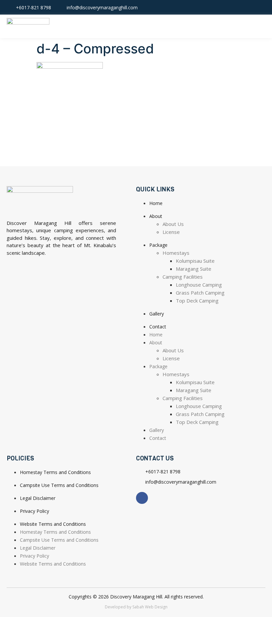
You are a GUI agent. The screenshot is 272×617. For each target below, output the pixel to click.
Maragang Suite (193, 268)
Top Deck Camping (197, 300)
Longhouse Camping (199, 284)
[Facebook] (260, 7)
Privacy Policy (34, 511)
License (171, 232)
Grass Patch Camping (200, 292)
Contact (157, 326)
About (155, 216)
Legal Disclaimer (37, 498)
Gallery (156, 313)
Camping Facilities (183, 276)
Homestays (176, 252)
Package (158, 245)
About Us (173, 224)
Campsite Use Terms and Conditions (59, 485)
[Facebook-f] (142, 498)
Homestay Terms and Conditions (55, 472)
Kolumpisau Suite (195, 260)
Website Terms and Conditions (53, 524)
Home (156, 203)
